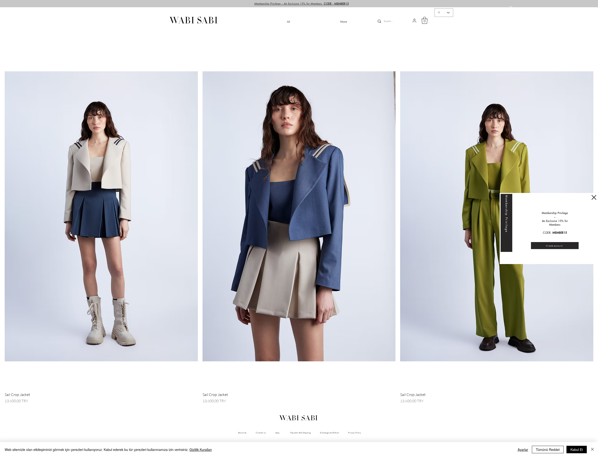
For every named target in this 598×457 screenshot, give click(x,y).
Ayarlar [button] (523, 449)
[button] (594, 197)
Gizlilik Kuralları (200, 449)
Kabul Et (576, 449)
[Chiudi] (592, 449)
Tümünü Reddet (548, 449)
